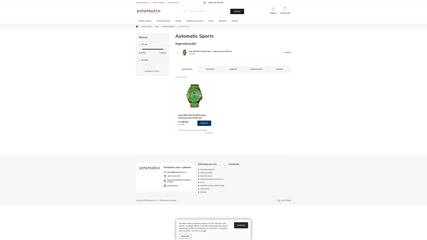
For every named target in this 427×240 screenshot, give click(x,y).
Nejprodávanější (256, 69)
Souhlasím (241, 225)
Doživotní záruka (173, 3)
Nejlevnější (210, 69)
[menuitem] (145, 21)
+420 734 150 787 (173, 176)
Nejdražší (233, 69)
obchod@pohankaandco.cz (176, 172)
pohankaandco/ (172, 186)
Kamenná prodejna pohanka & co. (211, 179)
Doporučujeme (187, 69)
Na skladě (146, 65)
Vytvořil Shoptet (286, 200)
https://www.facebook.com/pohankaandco (179, 181)
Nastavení (185, 236)
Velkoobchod (204, 189)
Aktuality (203, 192)
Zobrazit (204, 123)
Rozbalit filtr (152, 71)
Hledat (237, 11)
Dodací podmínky (158, 3)
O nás (202, 182)
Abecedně (279, 69)
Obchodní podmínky (142, 3)
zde (204, 231)
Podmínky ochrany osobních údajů (212, 186)
